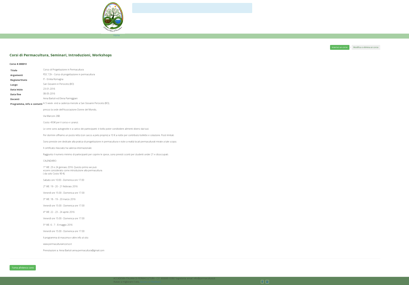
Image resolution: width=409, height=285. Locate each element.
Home (116, 35)
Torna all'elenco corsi (23, 267)
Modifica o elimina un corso (365, 47)
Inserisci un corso (340, 47)
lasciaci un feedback (150, 281)
